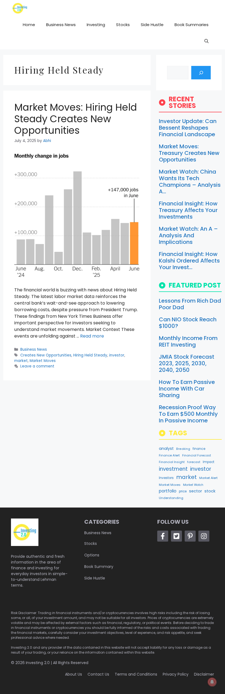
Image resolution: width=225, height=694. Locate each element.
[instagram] (203, 536)
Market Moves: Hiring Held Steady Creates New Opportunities (75, 119)
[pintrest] (190, 536)
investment (173, 469)
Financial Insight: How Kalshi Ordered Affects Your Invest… (189, 261)
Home (29, 24)
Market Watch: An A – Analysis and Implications (188, 235)
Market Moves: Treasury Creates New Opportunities (189, 153)
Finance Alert (169, 455)
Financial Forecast (196, 455)
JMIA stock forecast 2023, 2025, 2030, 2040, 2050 (186, 363)
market (21, 360)
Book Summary (98, 566)
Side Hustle (152, 24)
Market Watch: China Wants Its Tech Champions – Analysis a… (190, 181)
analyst (166, 448)
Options (91, 555)
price (183, 491)
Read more (92, 336)
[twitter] (176, 536)
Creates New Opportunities (45, 355)
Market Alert (208, 478)
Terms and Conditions (136, 674)
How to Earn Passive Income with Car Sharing (187, 388)
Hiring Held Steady (90, 355)
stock (209, 491)
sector (195, 491)
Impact (208, 462)
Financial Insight (172, 462)
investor (116, 355)
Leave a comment (37, 366)
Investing (96, 24)
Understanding (171, 498)
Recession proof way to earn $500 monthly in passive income (188, 414)
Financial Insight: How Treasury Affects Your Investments (188, 210)
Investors (166, 478)
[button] (206, 41)
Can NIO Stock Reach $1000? (187, 322)
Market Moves (43, 360)
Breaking (183, 449)
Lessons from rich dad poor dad (190, 304)
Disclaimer (204, 674)
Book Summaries (192, 24)
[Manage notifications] (212, 682)
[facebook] (162, 536)
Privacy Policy (176, 674)
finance (199, 449)
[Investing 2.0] (20, 8)
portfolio (167, 491)
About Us (73, 674)
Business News (61, 24)
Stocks (123, 24)
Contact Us (98, 674)
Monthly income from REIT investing (188, 341)
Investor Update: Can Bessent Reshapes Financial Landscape (187, 128)
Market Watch (193, 485)
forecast (193, 462)
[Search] (201, 72)
